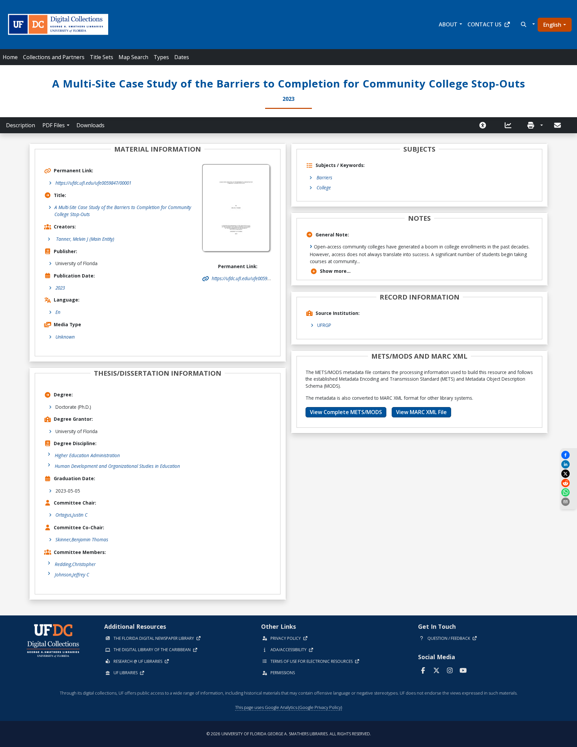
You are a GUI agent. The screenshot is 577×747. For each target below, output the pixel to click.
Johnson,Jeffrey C (72, 574)
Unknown (65, 337)
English (552, 24)
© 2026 (288, 734)
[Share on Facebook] (568, 455)
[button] (527, 24)
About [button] (448, 24)
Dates (181, 57)
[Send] (558, 125)
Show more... (335, 271)
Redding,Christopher (75, 564)
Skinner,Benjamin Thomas (81, 539)
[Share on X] (568, 474)
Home (10, 57)
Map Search (133, 57)
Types (161, 57)
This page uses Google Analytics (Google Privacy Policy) (288, 707)
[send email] (568, 502)
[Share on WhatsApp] (568, 492)
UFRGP (324, 325)
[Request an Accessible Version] (485, 125)
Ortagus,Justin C (71, 515)
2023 (60, 288)
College (324, 187)
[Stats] (510, 125)
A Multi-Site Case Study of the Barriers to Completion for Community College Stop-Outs (122, 210)
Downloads (90, 125)
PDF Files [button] (53, 125)
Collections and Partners (53, 57)
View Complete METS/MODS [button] (346, 412)
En (57, 312)
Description (20, 125)
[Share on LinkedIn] (568, 464)
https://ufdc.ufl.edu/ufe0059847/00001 (93, 183)
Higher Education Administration (87, 455)
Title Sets (101, 57)
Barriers (324, 177)
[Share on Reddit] (568, 483)
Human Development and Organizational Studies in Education (117, 466)
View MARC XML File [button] (421, 412)
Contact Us (484, 24)
